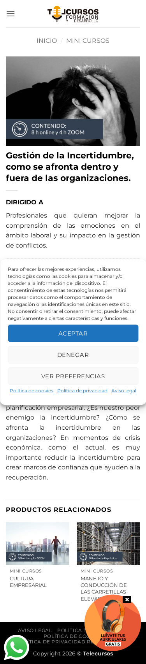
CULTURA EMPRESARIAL (28, 581)
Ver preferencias (73, 375)
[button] (10, 13)
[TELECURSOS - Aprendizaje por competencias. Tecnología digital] (73, 13)
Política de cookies (31, 390)
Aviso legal (123, 390)
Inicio (47, 40)
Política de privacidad (82, 390)
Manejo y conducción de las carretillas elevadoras (104, 588)
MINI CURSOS (87, 40)
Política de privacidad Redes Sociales (74, 642)
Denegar (73, 354)
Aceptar (73, 333)
